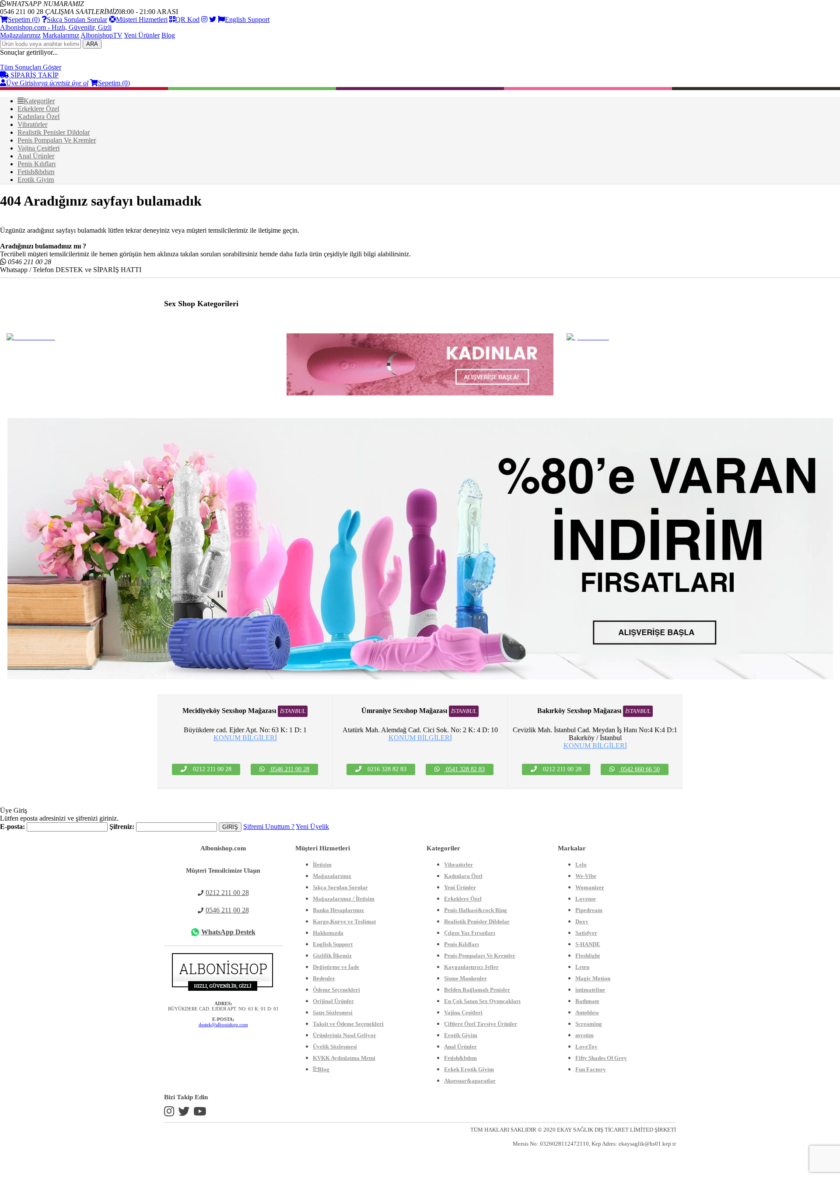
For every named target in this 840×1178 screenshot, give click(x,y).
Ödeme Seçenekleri (336, 989)
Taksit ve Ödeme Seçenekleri (348, 1024)
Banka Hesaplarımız (338, 910)
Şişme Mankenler (465, 978)
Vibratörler (458, 864)
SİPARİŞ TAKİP (34, 75)
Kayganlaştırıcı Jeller (471, 967)
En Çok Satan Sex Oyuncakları (482, 1001)
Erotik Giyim (460, 1035)
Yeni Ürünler (142, 35)
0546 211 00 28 (289, 769)
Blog (168, 35)
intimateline (590, 989)
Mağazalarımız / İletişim (343, 898)
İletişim (322, 864)
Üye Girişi (47, 83)
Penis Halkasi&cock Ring (475, 910)
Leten (582, 967)
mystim (584, 1035)
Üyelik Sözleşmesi (335, 1046)
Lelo (581, 864)
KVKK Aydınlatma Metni (344, 1058)
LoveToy (586, 1046)
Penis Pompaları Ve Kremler (479, 955)
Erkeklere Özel (463, 898)
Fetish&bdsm (460, 1058)
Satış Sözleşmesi (333, 1012)
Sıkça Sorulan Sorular (77, 19)
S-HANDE (587, 944)
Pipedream (588, 910)
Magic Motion (592, 978)
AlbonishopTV (101, 35)
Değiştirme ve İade (336, 967)
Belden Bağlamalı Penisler (477, 989)
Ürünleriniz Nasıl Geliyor (344, 1035)
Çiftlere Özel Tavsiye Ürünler (480, 1024)
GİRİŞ (230, 827)
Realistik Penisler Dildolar (477, 921)
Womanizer (589, 887)
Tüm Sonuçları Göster (30, 67)
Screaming (588, 1024)
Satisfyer (586, 933)
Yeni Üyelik (312, 826)
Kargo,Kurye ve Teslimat (344, 921)
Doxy (581, 921)
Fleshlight (587, 955)
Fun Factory (590, 1069)
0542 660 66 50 (639, 769)
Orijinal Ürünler (333, 1001)
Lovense (585, 898)
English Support (247, 19)
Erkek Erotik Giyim (469, 1069)
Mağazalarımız (20, 35)
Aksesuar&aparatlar (470, 1080)
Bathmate (587, 1001)
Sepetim (24, 19)
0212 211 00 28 (227, 892)
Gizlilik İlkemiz (332, 955)
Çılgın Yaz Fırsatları (469, 933)
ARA (92, 44)
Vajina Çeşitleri (463, 1012)
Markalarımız (60, 35)
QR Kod (187, 19)
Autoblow (587, 1012)
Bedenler (324, 978)
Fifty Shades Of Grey (601, 1058)
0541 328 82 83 (464, 769)
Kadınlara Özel (463, 876)
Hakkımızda (328, 933)
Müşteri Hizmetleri (142, 19)
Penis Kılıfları (461, 944)
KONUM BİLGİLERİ (245, 737)
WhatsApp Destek (228, 932)
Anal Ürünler (460, 1046)
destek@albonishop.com (223, 1024)
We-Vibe (585, 876)
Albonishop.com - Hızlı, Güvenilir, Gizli (56, 27)
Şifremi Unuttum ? (268, 826)
